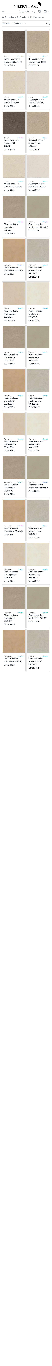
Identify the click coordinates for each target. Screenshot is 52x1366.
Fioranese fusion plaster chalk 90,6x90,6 (38, 574)
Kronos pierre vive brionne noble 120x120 (13, 142)
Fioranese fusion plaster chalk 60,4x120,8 (38, 443)
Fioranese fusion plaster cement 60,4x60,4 (38, 269)
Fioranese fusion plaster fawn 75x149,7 (13, 659)
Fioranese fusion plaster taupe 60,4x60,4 (13, 226)
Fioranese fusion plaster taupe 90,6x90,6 (13, 487)
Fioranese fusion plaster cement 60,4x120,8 (38, 400)
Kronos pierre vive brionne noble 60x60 (13, 59)
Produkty (23, 17)
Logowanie (24, 11)
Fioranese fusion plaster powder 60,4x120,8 (13, 443)
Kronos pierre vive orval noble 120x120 (13, 184)
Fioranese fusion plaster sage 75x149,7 (38, 615)
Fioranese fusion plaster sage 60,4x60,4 (38, 224)
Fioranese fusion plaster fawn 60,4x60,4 (13, 268)
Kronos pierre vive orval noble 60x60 (13, 100)
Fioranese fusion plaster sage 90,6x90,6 (38, 485)
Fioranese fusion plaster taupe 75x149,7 (13, 617)
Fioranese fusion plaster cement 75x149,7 (38, 660)
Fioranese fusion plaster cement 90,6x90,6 (38, 530)
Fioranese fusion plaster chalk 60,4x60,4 (38, 313)
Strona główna (10, 17)
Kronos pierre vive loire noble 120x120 (38, 184)
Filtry (48, 24)
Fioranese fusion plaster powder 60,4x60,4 (13, 313)
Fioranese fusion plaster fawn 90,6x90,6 (13, 528)
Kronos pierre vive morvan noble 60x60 (38, 59)
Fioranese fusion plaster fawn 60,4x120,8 (13, 400)
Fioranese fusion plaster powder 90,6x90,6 (13, 574)
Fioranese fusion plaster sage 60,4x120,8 (38, 356)
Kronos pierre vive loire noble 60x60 (38, 100)
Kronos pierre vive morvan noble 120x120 (38, 142)
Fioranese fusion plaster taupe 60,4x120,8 (13, 356)
